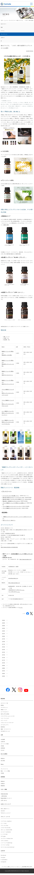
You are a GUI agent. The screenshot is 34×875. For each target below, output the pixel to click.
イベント (2, 30)
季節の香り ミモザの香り (7, 355)
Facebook (3, 855)
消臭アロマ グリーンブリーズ (8, 384)
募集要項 (3, 785)
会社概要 (3, 739)
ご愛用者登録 (4, 796)
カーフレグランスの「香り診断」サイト (11, 495)
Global (2, 750)
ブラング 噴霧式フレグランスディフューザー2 (12, 506)
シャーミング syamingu (6, 842)
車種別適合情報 (4, 794)
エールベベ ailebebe (6, 832)
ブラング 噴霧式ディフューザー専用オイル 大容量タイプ (14, 503)
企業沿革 (3, 741)
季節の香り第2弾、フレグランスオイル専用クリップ (13, 499)
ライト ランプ (4, 720)
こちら (23, 590)
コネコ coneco (4, 840)
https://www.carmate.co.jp (14, 582)
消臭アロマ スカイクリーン (7, 375)
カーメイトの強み (5, 743)
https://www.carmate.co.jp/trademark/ (9, 547)
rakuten (3, 810)
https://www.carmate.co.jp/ (25, 559)
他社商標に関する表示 (27, 866)
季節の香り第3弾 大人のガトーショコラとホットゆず (13, 497)
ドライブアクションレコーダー (8, 716)
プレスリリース (12, 20)
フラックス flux (4, 825)
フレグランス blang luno (7, 838)
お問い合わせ (4, 800)
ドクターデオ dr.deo (5, 827)
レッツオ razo (4, 834)
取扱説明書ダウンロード (6, 798)
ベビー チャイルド (5, 718)
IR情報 (2, 746)
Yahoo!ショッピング (5, 813)
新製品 (2, 705)
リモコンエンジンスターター (7, 722)
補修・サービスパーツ (6, 729)
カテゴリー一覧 (4, 703)
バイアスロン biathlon (6, 821)
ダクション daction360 (6, 829)
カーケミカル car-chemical (7, 847)
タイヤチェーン (4, 707)
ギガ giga (3, 836)
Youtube (3, 857)
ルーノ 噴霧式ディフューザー (8, 411)
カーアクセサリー (5, 711)
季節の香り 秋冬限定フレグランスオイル (11, 501)
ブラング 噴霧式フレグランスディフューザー (12, 508)
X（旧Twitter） (4, 859)
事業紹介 (3, 758)
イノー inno (4, 823)
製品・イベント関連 (5, 771)
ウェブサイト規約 (6, 866)
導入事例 (3, 760)
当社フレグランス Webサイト (9, 520)
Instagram (3, 861)
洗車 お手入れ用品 (5, 714)
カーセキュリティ (5, 724)
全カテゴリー (3, 24)
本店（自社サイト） (5, 808)
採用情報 (3, 748)
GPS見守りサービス (5, 731)
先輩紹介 (3, 783)
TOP (2, 20)
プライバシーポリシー (16, 866)
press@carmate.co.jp (13, 578)
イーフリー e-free (5, 845)
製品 (2, 27)
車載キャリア (4, 709)
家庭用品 (3, 726)
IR (1, 41)
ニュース (6, 20)
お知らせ (2, 37)
